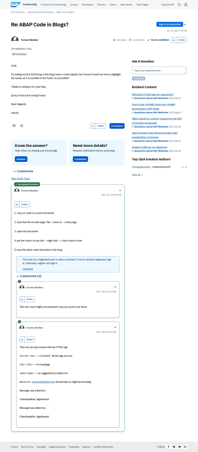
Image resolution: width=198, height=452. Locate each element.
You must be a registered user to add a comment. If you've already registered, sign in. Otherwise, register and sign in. (67, 261)
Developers (88, 4)
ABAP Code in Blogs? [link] (65, 12)
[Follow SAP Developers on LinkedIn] (185, 446)
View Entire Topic (20, 178)
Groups (74, 4)
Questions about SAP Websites (41, 12)
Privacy (14, 447)
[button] (174, 40)
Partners (101, 4)
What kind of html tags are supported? (152, 94)
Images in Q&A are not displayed (149, 147)
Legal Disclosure (57, 447)
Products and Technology (54, 4)
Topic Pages (142, 4)
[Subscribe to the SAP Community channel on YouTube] (179, 446)
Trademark (73, 447)
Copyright (41, 447)
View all (136, 175)
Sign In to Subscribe (170, 24)
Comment (117, 126)
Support (86, 447)
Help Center (126, 4)
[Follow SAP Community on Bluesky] (174, 446)
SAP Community (18, 12)
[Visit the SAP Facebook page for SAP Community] (168, 446)
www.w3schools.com (43, 382)
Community (30, 4)
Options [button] (185, 25)
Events (113, 4)
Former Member (29, 40)
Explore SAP (168, 4)
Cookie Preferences (103, 447)
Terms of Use (27, 447)
